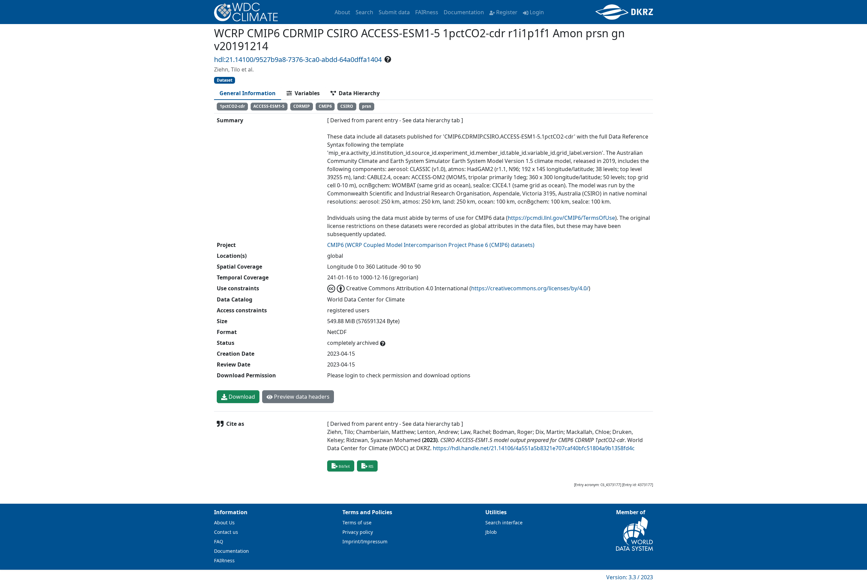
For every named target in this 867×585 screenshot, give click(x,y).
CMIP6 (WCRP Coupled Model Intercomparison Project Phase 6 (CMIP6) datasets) (430, 245)
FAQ (218, 541)
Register (506, 12)
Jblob (491, 532)
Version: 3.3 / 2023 (629, 577)
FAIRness (426, 12)
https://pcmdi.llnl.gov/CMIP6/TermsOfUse (561, 218)
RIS (370, 466)
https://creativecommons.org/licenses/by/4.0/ (530, 288)
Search (364, 12)
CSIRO (346, 106)
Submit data (394, 12)
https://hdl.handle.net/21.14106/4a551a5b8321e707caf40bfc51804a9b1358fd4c (534, 448)
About (342, 12)
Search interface (504, 522)
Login (537, 12)
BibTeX (344, 466)
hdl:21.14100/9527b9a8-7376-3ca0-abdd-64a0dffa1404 (298, 59)
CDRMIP (301, 106)
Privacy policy (357, 532)
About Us (224, 522)
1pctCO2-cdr (232, 106)
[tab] (247, 93)
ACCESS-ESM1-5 (268, 106)
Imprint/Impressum (364, 541)
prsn (366, 106)
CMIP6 (325, 106)
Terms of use (357, 522)
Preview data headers (301, 396)
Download (241, 396)
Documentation (464, 12)
